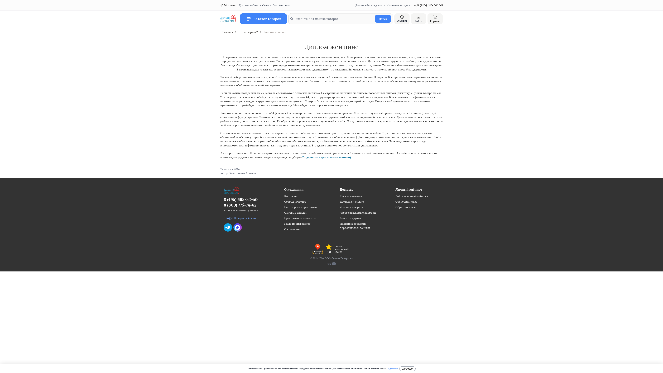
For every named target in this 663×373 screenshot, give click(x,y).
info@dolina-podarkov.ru (240, 218)
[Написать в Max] (237, 227)
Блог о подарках (350, 218)
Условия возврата (351, 207)
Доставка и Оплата (250, 5)
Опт (275, 5)
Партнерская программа (300, 207)
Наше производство (297, 223)
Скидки (266, 5)
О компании (292, 229)
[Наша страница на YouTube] (334, 263)
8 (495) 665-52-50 (241, 199)
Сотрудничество (295, 201)
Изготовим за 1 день (398, 5)
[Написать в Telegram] (228, 227)
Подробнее (392, 368)
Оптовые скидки (295, 212)
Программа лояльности (300, 218)
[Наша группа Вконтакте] (329, 263)
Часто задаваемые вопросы (358, 212)
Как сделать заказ (351, 196)
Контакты (284, 5)
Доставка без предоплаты (370, 5)
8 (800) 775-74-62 (240, 205)
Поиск (383, 19)
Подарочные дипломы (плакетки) (326, 157)
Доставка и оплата (352, 201)
